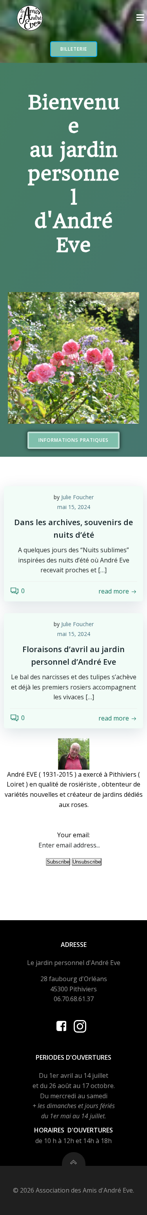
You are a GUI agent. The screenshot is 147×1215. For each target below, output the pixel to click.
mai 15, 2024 (73, 507)
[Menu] (140, 17)
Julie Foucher (77, 497)
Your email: (73, 835)
